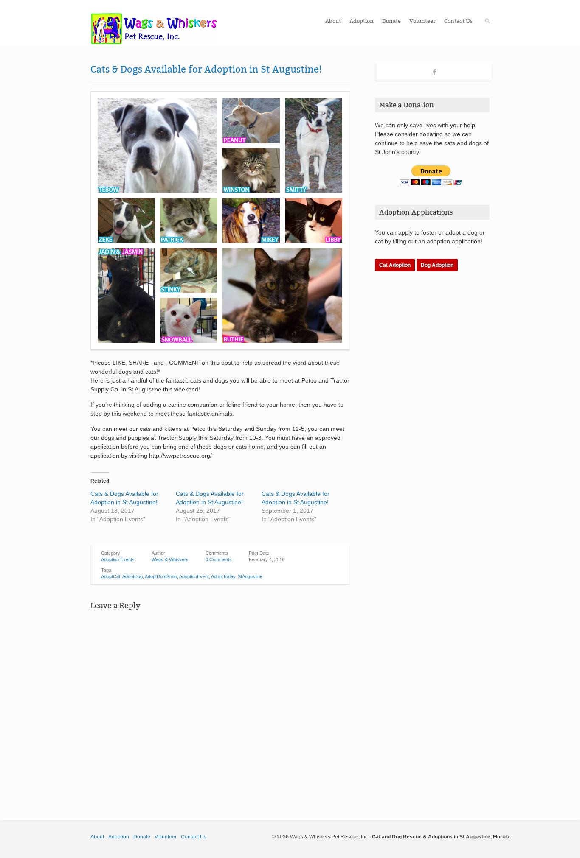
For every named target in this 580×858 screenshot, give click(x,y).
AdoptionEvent (194, 576)
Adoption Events (118, 559)
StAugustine (250, 576)
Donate (391, 21)
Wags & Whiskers (170, 559)
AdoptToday (223, 576)
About (333, 21)
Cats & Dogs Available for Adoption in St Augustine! (206, 69)
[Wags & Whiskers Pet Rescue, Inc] (154, 29)
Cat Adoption (395, 265)
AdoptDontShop (161, 576)
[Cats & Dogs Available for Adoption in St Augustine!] (219, 220)
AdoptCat (110, 576)
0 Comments (219, 559)
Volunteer (422, 21)
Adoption (361, 21)
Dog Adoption (437, 265)
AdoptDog (132, 576)
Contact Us (458, 21)
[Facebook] (434, 71)
